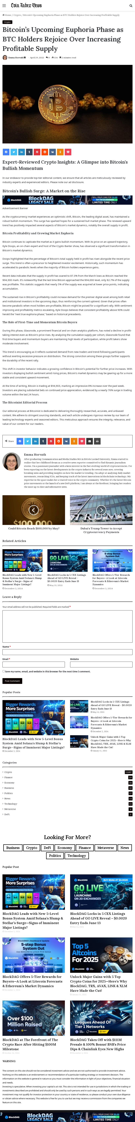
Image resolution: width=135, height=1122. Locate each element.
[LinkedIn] (21, 152)
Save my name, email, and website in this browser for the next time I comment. (48, 671)
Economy (9, 782)
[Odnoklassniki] (60, 152)
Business (9, 788)
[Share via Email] (89, 441)
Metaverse (10, 809)
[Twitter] (14, 152)
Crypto (17, 15)
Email (6, 659)
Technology (10, 803)
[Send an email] (25, 57)
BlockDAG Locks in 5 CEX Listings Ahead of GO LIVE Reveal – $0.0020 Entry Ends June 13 (66, 578)
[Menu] (4, 6)
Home (7, 15)
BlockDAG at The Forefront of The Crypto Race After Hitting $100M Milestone (30, 1044)
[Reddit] (44, 152)
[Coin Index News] (26, 5)
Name (6, 646)
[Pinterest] (37, 152)
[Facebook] (6, 152)
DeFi (6, 814)
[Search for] (131, 6)
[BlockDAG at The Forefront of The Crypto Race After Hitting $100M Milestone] (33, 1018)
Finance (8, 777)
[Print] (97, 441)
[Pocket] (68, 152)
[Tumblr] (29, 152)
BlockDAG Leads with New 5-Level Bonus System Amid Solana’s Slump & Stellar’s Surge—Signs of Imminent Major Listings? (22, 579)
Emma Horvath (15, 57)
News (7, 798)
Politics (8, 793)
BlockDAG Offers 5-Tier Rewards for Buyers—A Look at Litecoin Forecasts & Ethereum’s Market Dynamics (111, 579)
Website (74, 659)
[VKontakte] (52, 152)
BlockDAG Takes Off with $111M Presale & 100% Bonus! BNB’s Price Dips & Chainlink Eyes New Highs (98, 1044)
